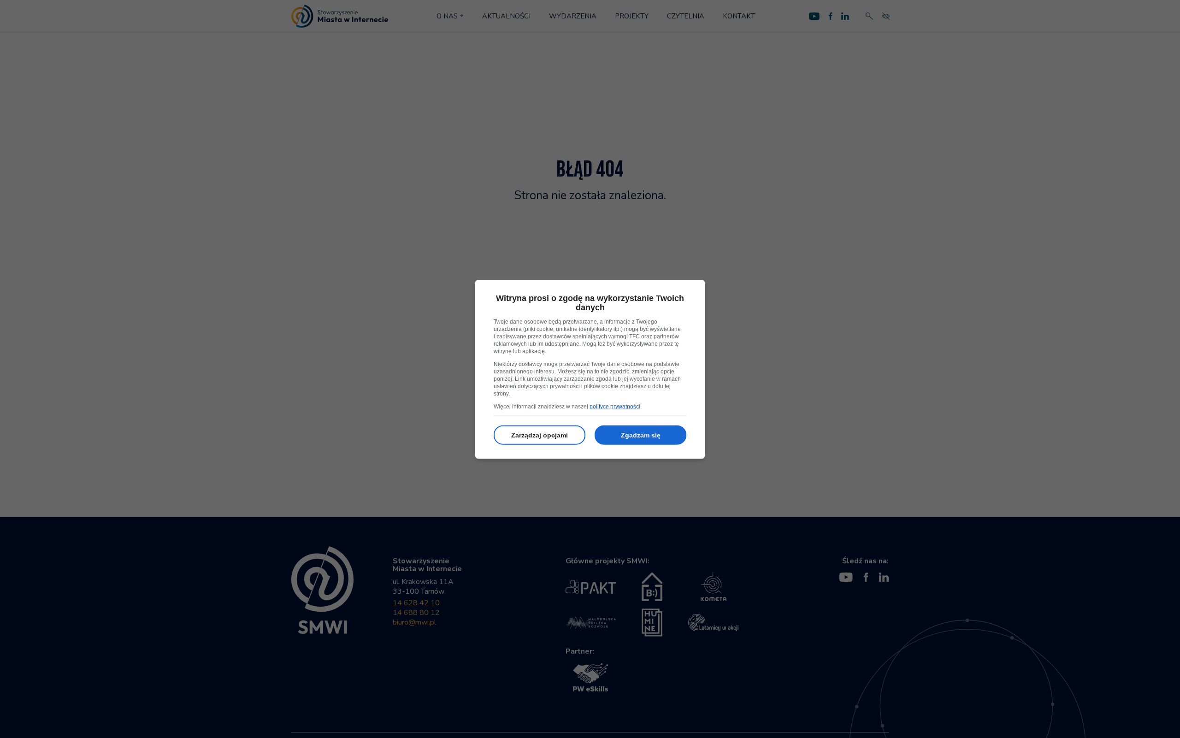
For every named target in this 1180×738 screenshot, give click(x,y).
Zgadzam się (641, 434)
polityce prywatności (615, 406)
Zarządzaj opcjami (539, 434)
